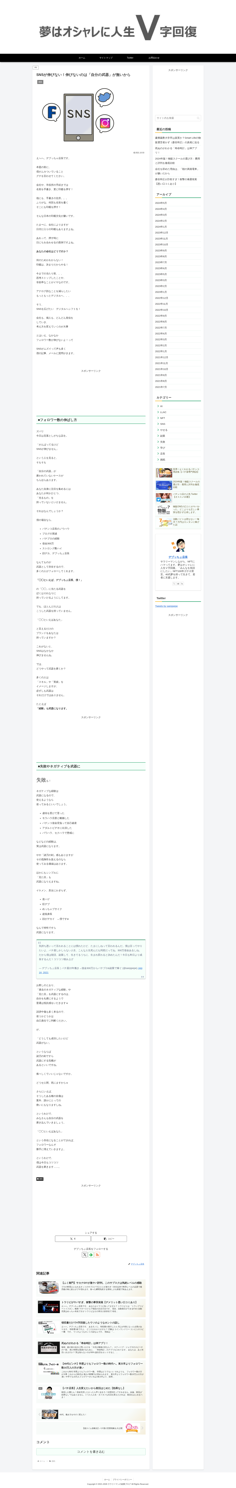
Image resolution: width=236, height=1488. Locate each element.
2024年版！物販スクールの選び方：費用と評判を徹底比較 (177, 160)
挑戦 (41, 1179)
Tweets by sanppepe (166, 606)
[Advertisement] (91, 392)
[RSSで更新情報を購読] (97, 1254)
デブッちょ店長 (178, 557)
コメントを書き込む (91, 1451)
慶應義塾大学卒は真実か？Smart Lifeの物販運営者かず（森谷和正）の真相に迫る (178, 140)
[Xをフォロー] (84, 1254)
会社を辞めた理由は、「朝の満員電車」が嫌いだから (177, 171)
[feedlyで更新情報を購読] (91, 1254)
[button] (109, 1239)
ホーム (107, 1479)
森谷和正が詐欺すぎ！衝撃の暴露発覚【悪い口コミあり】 (176, 181)
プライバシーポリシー (122, 1479)
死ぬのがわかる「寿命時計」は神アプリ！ (176, 150)
